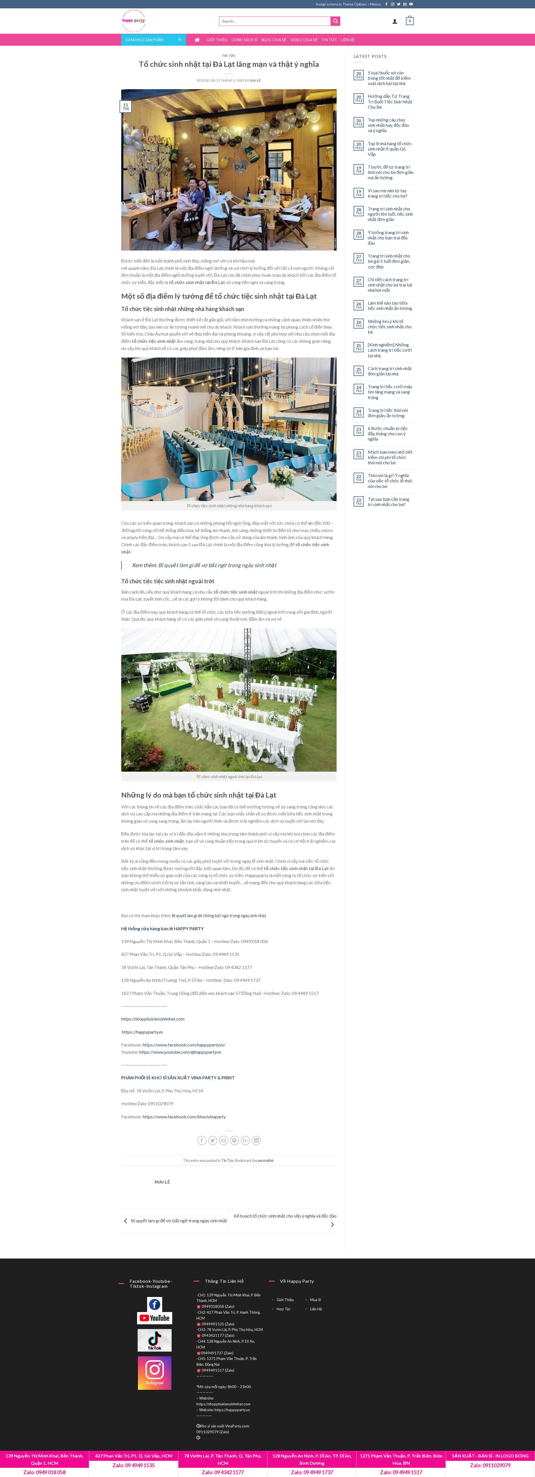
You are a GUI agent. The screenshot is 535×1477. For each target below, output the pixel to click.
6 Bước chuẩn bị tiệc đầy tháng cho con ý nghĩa (388, 433)
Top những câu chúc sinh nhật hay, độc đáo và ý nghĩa (388, 125)
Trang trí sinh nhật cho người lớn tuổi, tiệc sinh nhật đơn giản (390, 214)
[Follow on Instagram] (393, 4)
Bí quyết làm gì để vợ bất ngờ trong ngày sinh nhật (178, 1220)
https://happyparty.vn (142, 1031)
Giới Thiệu (217, 40)
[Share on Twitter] (212, 1140)
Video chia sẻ (304, 40)
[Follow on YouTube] (411, 4)
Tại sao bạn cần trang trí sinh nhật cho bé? (388, 501)
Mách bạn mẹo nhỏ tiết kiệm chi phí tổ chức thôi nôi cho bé (390, 457)
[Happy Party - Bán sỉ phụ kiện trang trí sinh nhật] (144, 21)
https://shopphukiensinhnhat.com (152, 1018)
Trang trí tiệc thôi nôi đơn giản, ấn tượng (388, 412)
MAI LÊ (255, 80)
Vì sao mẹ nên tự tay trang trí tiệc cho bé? (387, 193)
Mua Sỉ (315, 1300)
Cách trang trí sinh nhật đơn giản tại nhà (390, 371)
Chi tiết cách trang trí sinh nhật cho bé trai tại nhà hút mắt (390, 285)
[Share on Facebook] (201, 1140)
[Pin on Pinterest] (234, 1140)
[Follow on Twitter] (399, 4)
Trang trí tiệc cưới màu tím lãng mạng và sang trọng (390, 392)
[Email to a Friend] (223, 1140)
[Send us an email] (405, 4)
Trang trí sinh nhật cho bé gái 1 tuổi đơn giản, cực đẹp (389, 261)
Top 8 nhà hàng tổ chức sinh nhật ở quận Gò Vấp (390, 149)
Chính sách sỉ (244, 40)
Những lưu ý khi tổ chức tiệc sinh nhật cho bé (390, 326)
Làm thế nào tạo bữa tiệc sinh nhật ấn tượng (390, 305)
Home (198, 39)
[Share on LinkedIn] (256, 1140)
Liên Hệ (348, 40)
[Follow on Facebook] (387, 4)
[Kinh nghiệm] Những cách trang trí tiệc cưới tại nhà (390, 350)
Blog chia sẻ (274, 40)
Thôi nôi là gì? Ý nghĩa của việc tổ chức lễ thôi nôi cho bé (390, 481)
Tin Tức (329, 40)
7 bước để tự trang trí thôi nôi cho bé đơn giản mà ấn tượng (391, 172)
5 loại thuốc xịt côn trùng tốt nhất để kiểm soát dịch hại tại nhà (389, 78)
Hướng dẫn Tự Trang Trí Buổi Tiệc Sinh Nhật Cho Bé (390, 101)
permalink (266, 1160)
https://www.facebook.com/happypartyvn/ (184, 1044)
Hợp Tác (283, 1309)
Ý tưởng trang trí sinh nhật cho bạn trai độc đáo (388, 238)
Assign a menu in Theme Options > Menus (348, 4)
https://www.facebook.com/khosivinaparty (184, 1116)
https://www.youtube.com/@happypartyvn (180, 1052)
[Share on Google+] (245, 1140)
